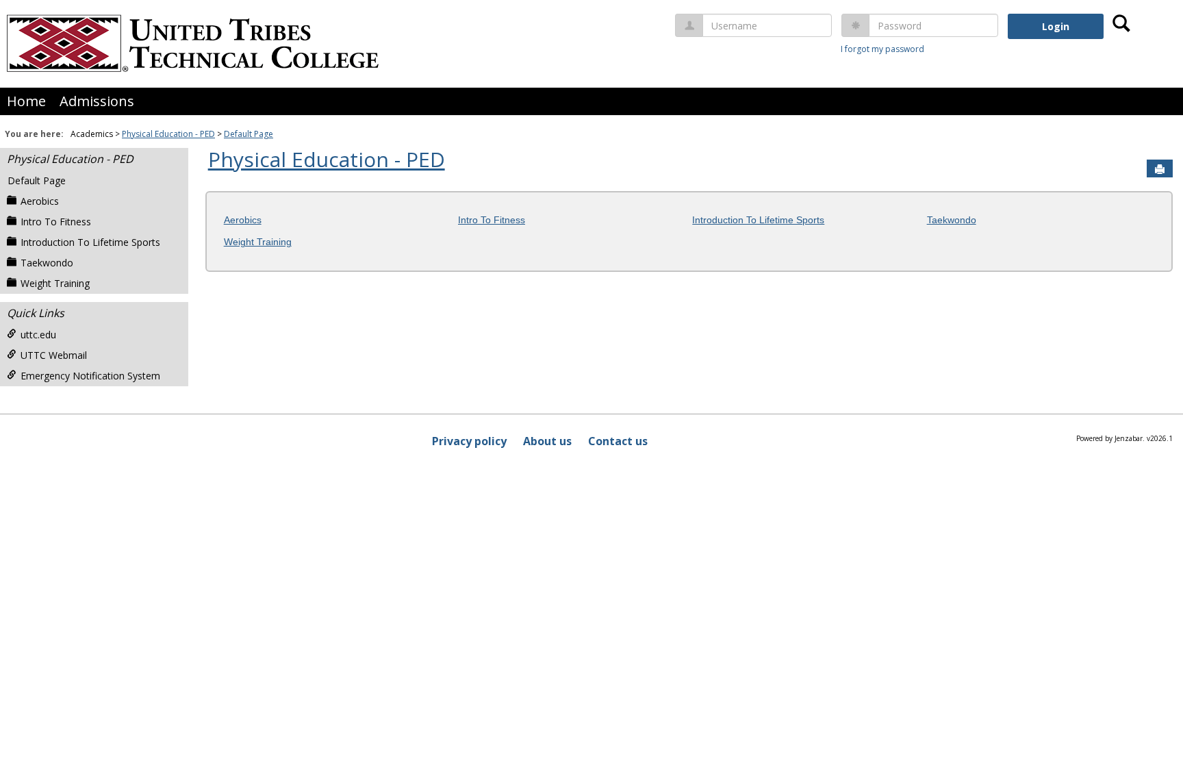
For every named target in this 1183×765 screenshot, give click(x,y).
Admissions (97, 101)
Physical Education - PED (168, 134)
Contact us (618, 441)
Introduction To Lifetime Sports (90, 242)
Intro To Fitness (56, 221)
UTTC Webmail (54, 355)
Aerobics (40, 201)
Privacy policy (469, 441)
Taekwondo (47, 262)
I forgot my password (882, 49)
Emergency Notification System (90, 375)
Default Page (248, 134)
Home (26, 101)
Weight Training (55, 283)
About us (547, 441)
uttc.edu (38, 334)
